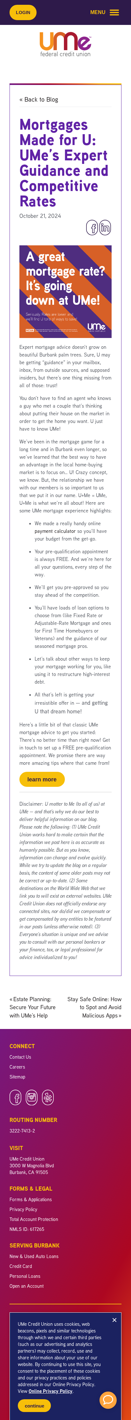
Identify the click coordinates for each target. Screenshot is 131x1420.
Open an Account (27, 1286)
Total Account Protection (34, 1219)
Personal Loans (25, 1276)
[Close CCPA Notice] (114, 1320)
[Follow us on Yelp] (48, 1104)
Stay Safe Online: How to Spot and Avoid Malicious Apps (94, 1007)
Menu (98, 12)
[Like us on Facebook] (15, 1104)
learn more (42, 779)
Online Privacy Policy (50, 1391)
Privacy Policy (23, 1209)
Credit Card (21, 1266)
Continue (34, 1405)
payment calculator (55, 531)
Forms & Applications (31, 1199)
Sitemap (17, 1077)
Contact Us (20, 1057)
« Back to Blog (38, 99)
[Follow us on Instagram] (32, 1104)
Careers (17, 1067)
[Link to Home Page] (65, 45)
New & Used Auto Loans (34, 1256)
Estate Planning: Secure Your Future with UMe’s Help (33, 1007)
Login (23, 12)
